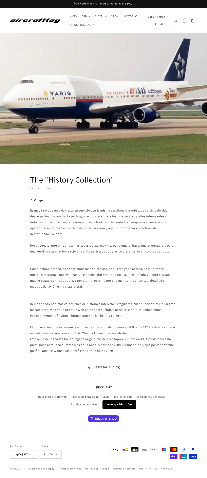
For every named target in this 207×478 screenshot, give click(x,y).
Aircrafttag (24, 468)
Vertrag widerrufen (119, 404)
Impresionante (123, 397)
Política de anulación (85, 404)
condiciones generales (151, 397)
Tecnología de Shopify (42, 468)
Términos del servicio (124, 468)
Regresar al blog (106, 367)
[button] (85, 16)
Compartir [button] (41, 200)
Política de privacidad (85, 397)
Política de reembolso (69, 468)
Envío (106, 397)
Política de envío (148, 468)
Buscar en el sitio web (52, 397)
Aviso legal (167, 468)
